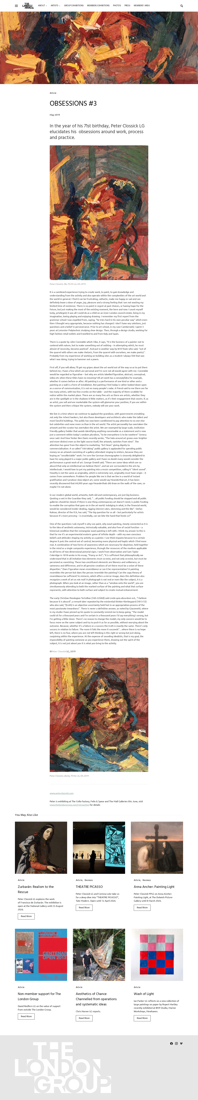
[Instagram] (176, 1043)
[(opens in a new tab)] (41, 848)
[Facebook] (171, 1043)
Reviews (89, 880)
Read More (26, 916)
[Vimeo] (181, 1043)
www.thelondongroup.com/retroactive (69, 804)
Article (53, 93)
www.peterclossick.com (62, 793)
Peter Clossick (59, 651)
